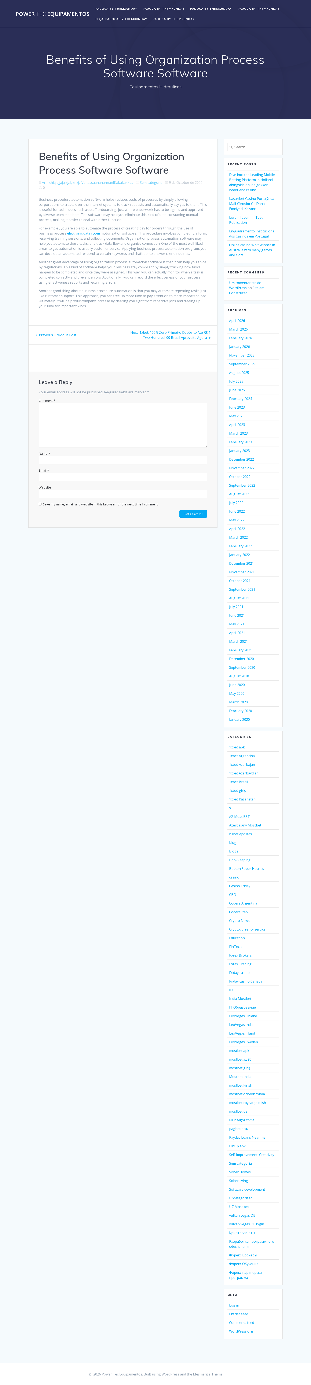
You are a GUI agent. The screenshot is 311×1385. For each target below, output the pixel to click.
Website (45, 487)
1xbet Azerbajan (242, 764)
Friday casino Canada (245, 981)
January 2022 (239, 554)
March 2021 (238, 641)
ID (231, 990)
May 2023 (236, 416)
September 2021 (242, 589)
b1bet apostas (240, 834)
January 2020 (239, 719)
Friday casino (239, 972)
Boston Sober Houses (246, 868)
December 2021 (241, 563)
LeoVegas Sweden (243, 1042)
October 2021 (239, 580)
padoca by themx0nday (116, 9)
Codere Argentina (243, 903)
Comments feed (241, 1322)
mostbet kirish (240, 1085)
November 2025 (242, 355)
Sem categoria (151, 182)
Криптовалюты (242, 1232)
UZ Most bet (239, 1206)
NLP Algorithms (241, 1120)
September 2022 (242, 485)
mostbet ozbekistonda (247, 1094)
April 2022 (237, 528)
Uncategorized (240, 1198)
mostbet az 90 (240, 1059)
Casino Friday (239, 886)
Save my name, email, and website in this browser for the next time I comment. (100, 504)
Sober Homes (240, 1172)
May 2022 (236, 520)
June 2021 (237, 615)
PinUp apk (237, 1146)
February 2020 (240, 710)
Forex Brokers (240, 955)
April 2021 (237, 632)
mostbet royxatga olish (247, 1102)
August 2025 (239, 372)
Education (237, 938)
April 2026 (237, 320)
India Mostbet (240, 998)
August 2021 (239, 598)
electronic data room (83, 233)
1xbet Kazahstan (242, 799)
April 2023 (237, 424)
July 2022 (236, 502)
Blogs (233, 851)
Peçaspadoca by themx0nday (121, 19)
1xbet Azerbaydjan (244, 773)
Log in (234, 1305)
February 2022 (240, 546)
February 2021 (240, 650)
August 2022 (239, 494)
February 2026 (240, 338)
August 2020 (239, 676)
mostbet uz (238, 1111)
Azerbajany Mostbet (245, 825)
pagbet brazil (239, 1128)
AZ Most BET (239, 816)
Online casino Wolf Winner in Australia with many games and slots (252, 250)
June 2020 (237, 684)
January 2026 (239, 346)
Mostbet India (240, 1076)
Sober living (238, 1180)
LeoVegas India (241, 1024)
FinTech (235, 946)
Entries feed (238, 1314)
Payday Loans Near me (247, 1137)
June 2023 (237, 407)
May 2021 (236, 624)
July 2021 (236, 606)
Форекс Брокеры (243, 1255)
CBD (232, 894)
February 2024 (240, 398)
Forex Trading (240, 964)
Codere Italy (238, 912)
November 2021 (242, 572)
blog (232, 842)
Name (44, 453)
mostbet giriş (239, 1068)
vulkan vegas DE (242, 1215)
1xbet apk (237, 747)
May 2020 (236, 693)
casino (234, 877)
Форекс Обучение (243, 1263)
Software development (247, 1189)
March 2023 (238, 433)
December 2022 (241, 459)
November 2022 (242, 468)
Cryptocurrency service (247, 929)
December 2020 (241, 658)
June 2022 (237, 511)
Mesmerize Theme (208, 1374)
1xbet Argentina (242, 756)
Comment (47, 400)
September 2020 (242, 667)
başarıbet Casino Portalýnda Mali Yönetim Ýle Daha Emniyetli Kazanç (251, 203)
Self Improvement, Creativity (251, 1154)
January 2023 (239, 450)
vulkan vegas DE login (246, 1224)
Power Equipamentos (52, 14)
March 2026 (238, 329)
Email (44, 470)
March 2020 (238, 702)
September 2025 (242, 364)
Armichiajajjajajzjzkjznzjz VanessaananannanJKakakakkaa (87, 182)
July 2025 (236, 381)
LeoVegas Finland (243, 1016)
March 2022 (238, 537)
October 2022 (239, 476)
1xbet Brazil (238, 782)
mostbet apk (239, 1050)
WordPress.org (241, 1331)
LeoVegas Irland (242, 1033)
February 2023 (240, 442)
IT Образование (242, 1007)
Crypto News (239, 920)
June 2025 (237, 390)
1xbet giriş (237, 790)
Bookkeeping (239, 860)
